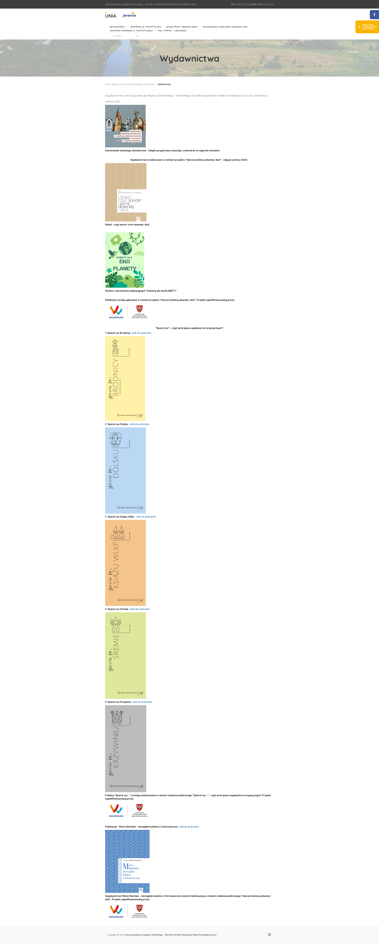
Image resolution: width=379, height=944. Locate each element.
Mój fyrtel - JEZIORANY (172, 30)
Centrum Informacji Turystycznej (131, 30)
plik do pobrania (142, 332)
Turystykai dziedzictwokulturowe (369, 27)
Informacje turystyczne (145, 27)
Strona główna (112, 84)
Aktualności (117, 27)
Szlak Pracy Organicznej (182, 27)
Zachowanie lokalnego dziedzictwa (225, 27)
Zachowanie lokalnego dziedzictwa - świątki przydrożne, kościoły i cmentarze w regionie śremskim (162, 150)
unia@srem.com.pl (265, 4)
